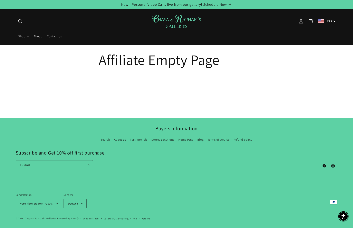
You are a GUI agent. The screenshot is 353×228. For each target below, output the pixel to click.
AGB (135, 218)
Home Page (185, 139)
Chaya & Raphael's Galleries (40, 218)
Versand (146, 218)
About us (120, 139)
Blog (200, 139)
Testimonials (138, 139)
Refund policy (242, 139)
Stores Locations (162, 139)
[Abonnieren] (88, 165)
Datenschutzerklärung (116, 218)
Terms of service (219, 139)
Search (105, 139)
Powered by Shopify (68, 218)
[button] (20, 21)
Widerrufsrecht (91, 218)
